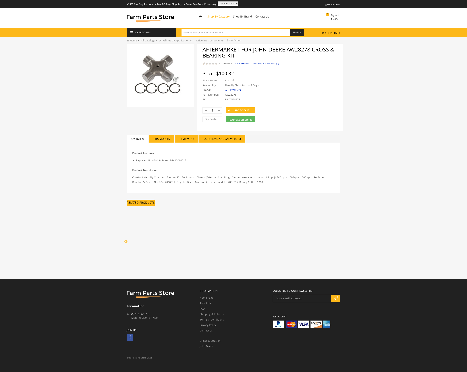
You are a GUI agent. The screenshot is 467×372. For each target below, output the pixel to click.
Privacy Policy (208, 325)
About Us (205, 303)
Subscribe (335, 298)
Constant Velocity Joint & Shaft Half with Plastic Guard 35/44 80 (204, 254)
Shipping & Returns (212, 314)
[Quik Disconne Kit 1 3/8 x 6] (151, 227)
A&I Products (233, 90)
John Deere (206, 346)
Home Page (206, 297)
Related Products (141, 203)
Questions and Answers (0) (265, 63)
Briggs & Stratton (210, 340)
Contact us (206, 330)
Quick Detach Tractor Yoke (260, 250)
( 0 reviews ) (225, 63)
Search (297, 32)
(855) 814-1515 (330, 32)
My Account (333, 4)
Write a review (241, 63)
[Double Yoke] (315, 227)
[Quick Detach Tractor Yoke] (261, 227)
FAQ (202, 308)
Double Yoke (305, 250)
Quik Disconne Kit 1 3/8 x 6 (150, 250)
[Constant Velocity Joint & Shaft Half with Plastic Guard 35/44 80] (206, 227)
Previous (126, 241)
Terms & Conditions (212, 319)
